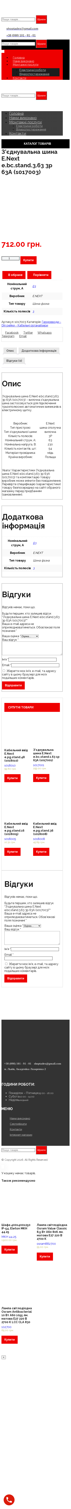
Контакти (16, 1129)
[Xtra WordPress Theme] (17, 13)
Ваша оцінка (11, 636)
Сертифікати (18, 1124)
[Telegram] (12, 1074)
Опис (10, 350)
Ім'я (5, 659)
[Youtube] (2, 1074)
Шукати (41, 19)
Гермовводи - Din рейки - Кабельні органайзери (31, 323)
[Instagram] (5, 1074)
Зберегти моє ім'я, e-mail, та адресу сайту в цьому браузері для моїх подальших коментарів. (29, 674)
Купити (28, 260)
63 (34, 286)
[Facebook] (7, 1074)
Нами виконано (20, 1118)
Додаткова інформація (38, 350)
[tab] (10, 351)
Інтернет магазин (21, 1134)
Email (6, 665)
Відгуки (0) (14, 360)
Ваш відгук (10, 640)
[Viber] (10, 1074)
